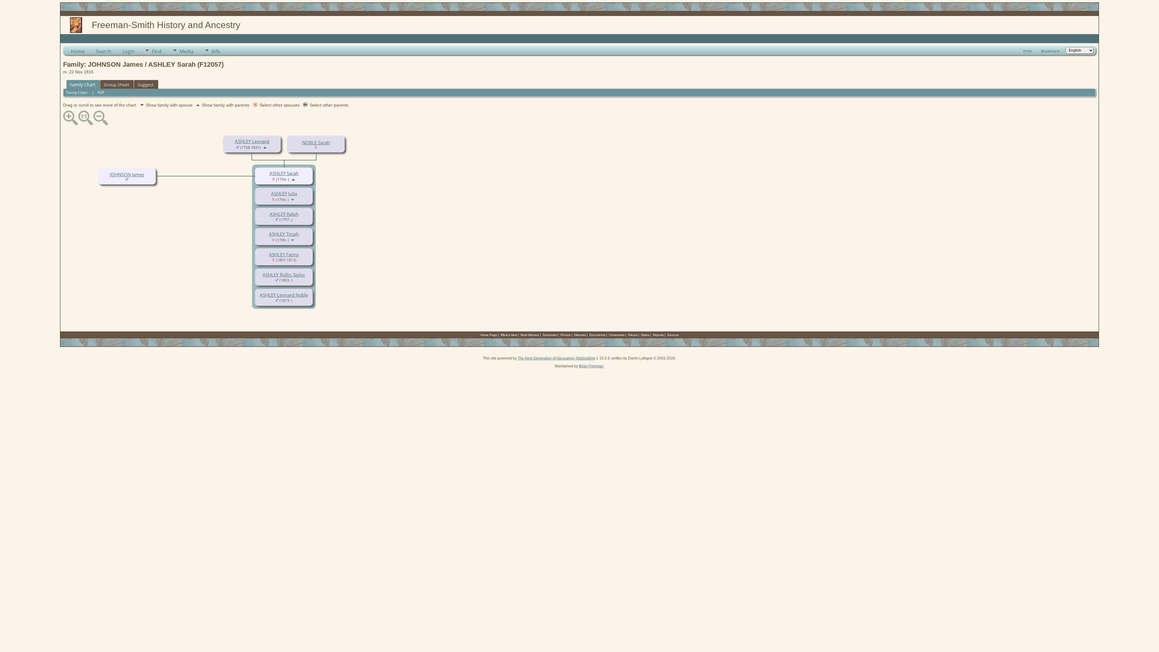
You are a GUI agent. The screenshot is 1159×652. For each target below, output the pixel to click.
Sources (673, 335)
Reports (658, 335)
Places (632, 335)
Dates (645, 335)
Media (186, 51)
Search (103, 51)
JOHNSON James (127, 174)
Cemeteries (616, 335)
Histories (580, 335)
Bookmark (1050, 51)
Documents (597, 335)
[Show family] (293, 199)
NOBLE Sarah (316, 142)
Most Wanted (530, 335)
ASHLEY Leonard (252, 141)
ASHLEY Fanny (284, 254)
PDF (100, 92)
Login (128, 51)
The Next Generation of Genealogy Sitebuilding (556, 358)
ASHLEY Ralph (284, 214)
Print (1027, 51)
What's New (509, 335)
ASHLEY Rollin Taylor (284, 275)
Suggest (146, 85)
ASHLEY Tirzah (284, 234)
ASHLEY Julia (284, 193)
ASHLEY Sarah (284, 173)
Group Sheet (116, 85)
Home (78, 51)
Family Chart (82, 85)
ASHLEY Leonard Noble (284, 295)
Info (216, 51)
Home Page (489, 335)
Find (156, 51)
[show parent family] (265, 147)
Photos (565, 335)
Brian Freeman (591, 366)
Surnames (550, 335)
